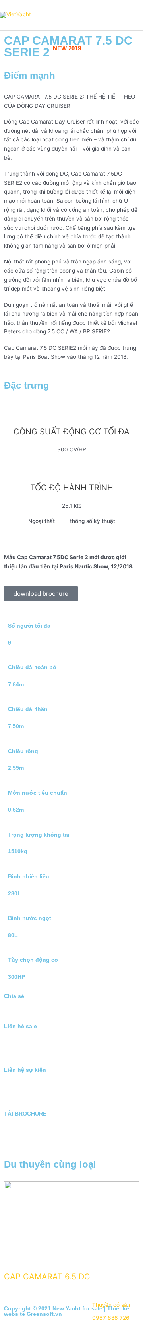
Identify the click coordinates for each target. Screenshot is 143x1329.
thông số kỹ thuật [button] (92, 521)
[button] (6, 1011)
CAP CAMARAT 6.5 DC (47, 1276)
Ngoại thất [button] (41, 521)
